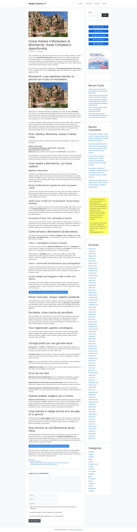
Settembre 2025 (93, 275)
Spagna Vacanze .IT (37, 4)
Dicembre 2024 (92, 297)
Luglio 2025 (91, 280)
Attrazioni (104, 3)
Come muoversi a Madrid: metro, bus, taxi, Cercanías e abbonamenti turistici (97, 109)
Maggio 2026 (92, 256)
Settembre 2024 (93, 304)
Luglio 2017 (91, 419)
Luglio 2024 (91, 309)
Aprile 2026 (91, 258)
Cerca (90, 12)
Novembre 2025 (93, 270)
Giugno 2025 (92, 282)
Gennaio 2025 (92, 295)
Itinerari (90, 481)
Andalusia (91, 452)
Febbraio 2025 (92, 292)
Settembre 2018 (93, 402)
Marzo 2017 (91, 424)
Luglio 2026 (91, 251)
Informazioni (91, 478)
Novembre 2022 (93, 353)
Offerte (90, 486)
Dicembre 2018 (92, 399)
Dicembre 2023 (92, 326)
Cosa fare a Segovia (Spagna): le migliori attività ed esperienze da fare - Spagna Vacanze (97, 146)
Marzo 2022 (91, 370)
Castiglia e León (93, 464)
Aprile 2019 (91, 397)
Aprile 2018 (91, 409)
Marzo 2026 (91, 261)
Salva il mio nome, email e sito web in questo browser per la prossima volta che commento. (53, 507)
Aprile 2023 (91, 341)
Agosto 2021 (92, 375)
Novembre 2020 (93, 382)
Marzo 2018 (91, 411)
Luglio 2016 (91, 431)
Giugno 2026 (92, 253)
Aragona (90, 454)
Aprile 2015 (91, 436)
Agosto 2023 (92, 334)
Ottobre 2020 (92, 385)
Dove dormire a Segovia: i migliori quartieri (97, 150)
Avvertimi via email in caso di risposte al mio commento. (46, 512)
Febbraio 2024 (92, 321)
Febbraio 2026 (92, 263)
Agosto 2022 (92, 360)
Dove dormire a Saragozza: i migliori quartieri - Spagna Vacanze (96, 158)
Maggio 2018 (92, 406)
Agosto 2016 (92, 428)
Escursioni (91, 473)
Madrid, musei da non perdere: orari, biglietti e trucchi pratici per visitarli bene (97, 91)
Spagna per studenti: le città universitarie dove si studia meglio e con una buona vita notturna (98, 115)
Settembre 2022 (93, 358)
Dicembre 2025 (92, 268)
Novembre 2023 (93, 329)
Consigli (80, 3)
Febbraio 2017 (92, 426)
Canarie (90, 461)
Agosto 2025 (92, 278)
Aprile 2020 (91, 389)
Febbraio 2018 (92, 414)
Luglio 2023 (91, 336)
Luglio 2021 (91, 377)
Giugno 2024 (92, 312)
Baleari (90, 459)
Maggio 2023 (92, 338)
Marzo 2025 (91, 290)
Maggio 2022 (92, 365)
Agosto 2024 (92, 307)
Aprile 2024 (91, 316)
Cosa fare (97, 3)
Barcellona (32, 461)
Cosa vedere (88, 3)
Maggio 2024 (92, 314)
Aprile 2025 (91, 287)
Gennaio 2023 (92, 348)
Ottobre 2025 (92, 273)
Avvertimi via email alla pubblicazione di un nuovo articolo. (46, 516)
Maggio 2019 (92, 394)
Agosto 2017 (92, 416)
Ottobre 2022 (92, 355)
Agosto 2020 (92, 387)
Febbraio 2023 (92, 346)
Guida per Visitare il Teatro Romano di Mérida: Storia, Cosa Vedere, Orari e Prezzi (49, 462)
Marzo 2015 (91, 438)
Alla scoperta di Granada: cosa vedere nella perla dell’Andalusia (98, 138)
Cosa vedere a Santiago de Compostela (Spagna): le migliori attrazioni (97, 175)
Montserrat (38, 461)
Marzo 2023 (91, 343)
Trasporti (91, 491)
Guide (90, 476)
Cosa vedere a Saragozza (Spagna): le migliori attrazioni (97, 163)
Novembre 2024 (93, 299)
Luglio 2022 (91, 363)
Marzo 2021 (91, 380)
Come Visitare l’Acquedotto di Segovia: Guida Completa (43, 464)
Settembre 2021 (93, 372)
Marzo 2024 (91, 319)
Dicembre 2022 (92, 351)
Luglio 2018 (91, 404)
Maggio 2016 (92, 433)
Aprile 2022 (91, 368)
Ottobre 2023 (92, 331)
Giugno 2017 (92, 421)
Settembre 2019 (93, 392)
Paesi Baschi (92, 488)
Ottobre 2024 (92, 302)
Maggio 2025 (92, 285)
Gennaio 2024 (92, 324)
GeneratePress (79, 529)
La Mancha (91, 483)
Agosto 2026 (92, 248)
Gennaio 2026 (92, 265)
